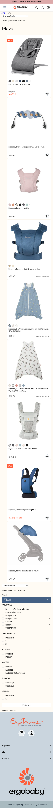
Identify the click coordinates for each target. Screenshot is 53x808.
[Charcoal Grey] (10, 81)
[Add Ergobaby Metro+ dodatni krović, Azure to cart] (47, 579)
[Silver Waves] (20, 385)
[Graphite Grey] (13, 445)
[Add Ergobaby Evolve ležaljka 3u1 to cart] (47, 94)
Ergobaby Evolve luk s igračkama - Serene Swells (27, 147)
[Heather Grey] (23, 204)
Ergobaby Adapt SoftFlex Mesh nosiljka (23, 448)
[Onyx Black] (23, 81)
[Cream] (13, 81)
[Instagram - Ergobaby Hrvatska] (21, 733)
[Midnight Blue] (20, 81)
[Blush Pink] (10, 204)
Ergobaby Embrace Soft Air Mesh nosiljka (24, 269)
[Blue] (10, 266)
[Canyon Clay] (13, 204)
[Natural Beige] (23, 445)
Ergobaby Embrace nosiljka (19, 208)
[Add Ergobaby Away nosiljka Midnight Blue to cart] (47, 518)
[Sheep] (16, 325)
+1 (30, 81)
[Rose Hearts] (16, 385)
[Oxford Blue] (27, 81)
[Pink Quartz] (16, 445)
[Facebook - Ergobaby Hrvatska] (31, 733)
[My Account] (42, 7)
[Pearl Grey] (10, 445)
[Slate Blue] (20, 445)
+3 (30, 204)
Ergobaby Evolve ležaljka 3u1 (19, 84)
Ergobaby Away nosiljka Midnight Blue (23, 510)
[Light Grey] (16, 81)
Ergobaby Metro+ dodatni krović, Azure (24, 571)
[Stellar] (10, 325)
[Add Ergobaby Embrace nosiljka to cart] (47, 216)
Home (2, 13)
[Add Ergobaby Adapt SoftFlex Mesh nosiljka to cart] (47, 456)
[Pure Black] (20, 204)
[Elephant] (13, 325)
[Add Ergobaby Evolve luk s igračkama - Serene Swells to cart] (47, 155)
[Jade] (27, 204)
